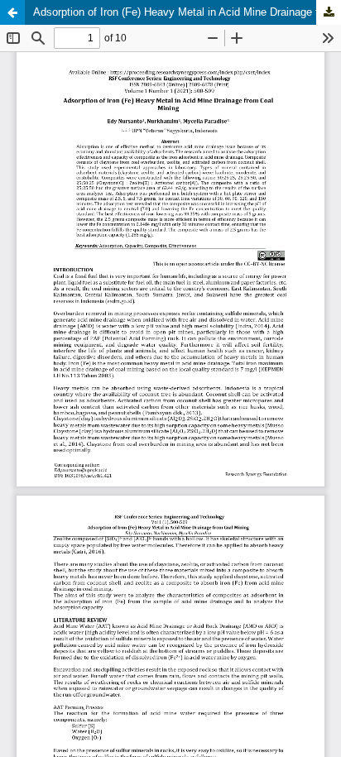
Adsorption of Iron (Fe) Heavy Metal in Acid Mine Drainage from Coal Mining (187, 12)
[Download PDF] (328, 12)
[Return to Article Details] (12, 12)
